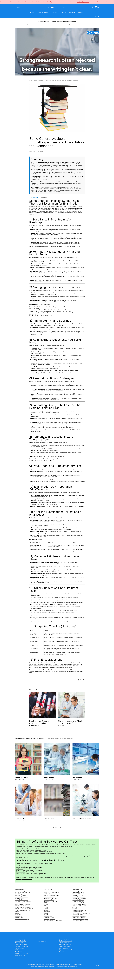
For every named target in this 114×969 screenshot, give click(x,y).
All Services (62, 951)
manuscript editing (21, 853)
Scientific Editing (63, 948)
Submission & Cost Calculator (22, 953)
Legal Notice (74, 966)
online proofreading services (23, 851)
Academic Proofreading (21, 944)
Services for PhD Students (65, 941)
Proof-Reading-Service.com (57, 7)
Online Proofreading (64, 939)
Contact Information (67, 966)
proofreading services (96, 2)
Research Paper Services (65, 944)
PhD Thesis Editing (19, 950)
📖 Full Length (39, 197)
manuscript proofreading (22, 867)
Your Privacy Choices (20, 955)
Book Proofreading (19, 948)
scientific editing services (22, 866)
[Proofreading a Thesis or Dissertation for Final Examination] (42, 705)
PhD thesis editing (20, 871)
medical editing (20, 869)
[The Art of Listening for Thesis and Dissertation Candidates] (71, 705)
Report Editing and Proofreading (67, 950)
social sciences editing (22, 873)
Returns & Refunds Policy (50, 966)
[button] (17, 7)
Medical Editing (18, 951)
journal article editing (21, 848)
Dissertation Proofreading (21, 946)
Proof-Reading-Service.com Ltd (64, 964)
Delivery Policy (59, 966)
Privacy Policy (34, 966)
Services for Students (64, 946)
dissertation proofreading (22, 850)
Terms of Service (40, 966)
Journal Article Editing (20, 941)
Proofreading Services (20, 939)
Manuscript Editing (19, 942)
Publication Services (64, 942)
